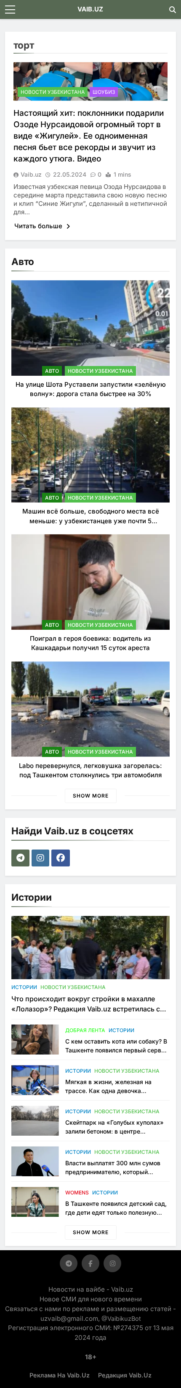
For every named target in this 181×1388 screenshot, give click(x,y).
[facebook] (61, 858)
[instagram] (41, 858)
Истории (24, 987)
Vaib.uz (31, 174)
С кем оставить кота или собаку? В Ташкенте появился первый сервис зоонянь (116, 1050)
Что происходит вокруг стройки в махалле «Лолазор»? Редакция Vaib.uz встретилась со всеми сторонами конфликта (87, 1009)
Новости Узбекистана (53, 92)
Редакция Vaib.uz (125, 1375)
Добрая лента (85, 1030)
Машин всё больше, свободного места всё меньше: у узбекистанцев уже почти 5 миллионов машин (90, 520)
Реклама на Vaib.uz (59, 1375)
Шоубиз (104, 92)
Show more (91, 795)
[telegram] (21, 858)
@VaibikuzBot (121, 1318)
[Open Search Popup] (172, 9)
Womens (77, 1192)
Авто (52, 371)
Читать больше (39, 226)
